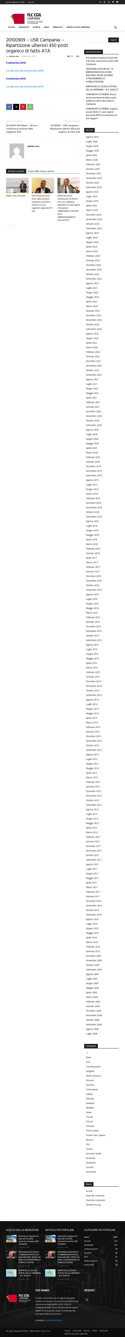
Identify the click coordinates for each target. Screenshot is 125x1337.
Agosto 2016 (92, 594)
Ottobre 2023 (92, 274)
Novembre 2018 (94, 507)
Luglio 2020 (91, 434)
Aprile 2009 (91, 992)
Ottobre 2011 (92, 855)
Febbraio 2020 (93, 457)
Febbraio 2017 (93, 566)
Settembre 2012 (94, 804)
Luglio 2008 (91, 1033)
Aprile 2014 (91, 717)
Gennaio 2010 (93, 951)
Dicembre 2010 (93, 900)
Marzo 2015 (92, 667)
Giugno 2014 (92, 708)
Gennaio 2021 (93, 406)
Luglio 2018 (91, 525)
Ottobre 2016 (92, 585)
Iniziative (90, 1103)
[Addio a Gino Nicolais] (17, 185)
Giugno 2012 (92, 818)
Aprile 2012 (91, 827)
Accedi (89, 1191)
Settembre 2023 (94, 278)
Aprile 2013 (91, 772)
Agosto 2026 (92, 136)
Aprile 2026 (91, 155)
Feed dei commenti (95, 1200)
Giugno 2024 (92, 242)
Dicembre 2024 (93, 214)
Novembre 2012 (94, 795)
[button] (115, 27)
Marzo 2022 (92, 347)
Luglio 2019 (91, 484)
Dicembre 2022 (93, 315)
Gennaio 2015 (93, 676)
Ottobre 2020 (92, 420)
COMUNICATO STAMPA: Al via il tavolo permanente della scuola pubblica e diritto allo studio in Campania (101, 99)
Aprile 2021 (91, 397)
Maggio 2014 (92, 713)
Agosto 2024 (92, 233)
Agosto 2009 (92, 974)
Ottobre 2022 (92, 324)
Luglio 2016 (91, 599)
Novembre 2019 (94, 470)
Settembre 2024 (94, 228)
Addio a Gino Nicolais (15, 196)
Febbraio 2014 (93, 727)
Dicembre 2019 (93, 466)
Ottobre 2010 (92, 910)
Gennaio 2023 (93, 310)
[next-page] (13, 226)
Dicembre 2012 (93, 791)
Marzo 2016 (92, 612)
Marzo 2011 (92, 887)
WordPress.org (93, 1204)
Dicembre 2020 (93, 411)
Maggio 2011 (92, 878)
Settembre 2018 (94, 516)
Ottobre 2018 (92, 512)
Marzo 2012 (92, 832)
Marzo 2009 (92, 997)
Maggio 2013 (92, 768)
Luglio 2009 (91, 978)
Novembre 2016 (94, 580)
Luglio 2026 (91, 141)
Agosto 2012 (92, 809)
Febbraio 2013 (93, 782)
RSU (88, 1144)
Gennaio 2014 (93, 731)
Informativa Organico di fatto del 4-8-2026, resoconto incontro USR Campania (102, 61)
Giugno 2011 (92, 873)
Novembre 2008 (94, 1015)
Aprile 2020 (91, 448)
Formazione (92, 1089)
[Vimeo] (113, 2)
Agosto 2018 (92, 521)
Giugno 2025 (92, 200)
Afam (88, 1057)
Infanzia (90, 1098)
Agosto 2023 (92, 283)
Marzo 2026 (92, 159)
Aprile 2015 (91, 663)
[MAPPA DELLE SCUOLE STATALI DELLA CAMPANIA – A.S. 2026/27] (11, 1273)
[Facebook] (100, 2)
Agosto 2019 (92, 480)
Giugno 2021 (92, 388)
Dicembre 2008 (93, 1010)
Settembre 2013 (94, 749)
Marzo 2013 (92, 777)
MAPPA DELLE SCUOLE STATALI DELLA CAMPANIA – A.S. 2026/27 (102, 88)
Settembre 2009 (94, 969)
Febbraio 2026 (93, 164)
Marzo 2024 (92, 251)
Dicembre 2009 (93, 955)
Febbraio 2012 (93, 836)
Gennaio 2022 (93, 356)
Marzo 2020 (92, 452)
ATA (88, 1062)
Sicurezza (90, 1158)
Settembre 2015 (94, 640)
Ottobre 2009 (92, 965)
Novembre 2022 (94, 319)
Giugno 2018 (92, 530)
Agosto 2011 (92, 864)
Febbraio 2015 (93, 672)
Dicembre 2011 (93, 846)
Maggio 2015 (92, 658)
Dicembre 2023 (93, 265)
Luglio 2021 (91, 383)
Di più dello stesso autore (41, 171)
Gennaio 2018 (93, 553)
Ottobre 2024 (92, 223)
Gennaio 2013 (93, 786)
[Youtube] (117, 2)
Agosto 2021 (92, 379)
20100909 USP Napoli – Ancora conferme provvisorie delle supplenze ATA (21, 128)
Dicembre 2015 (93, 626)
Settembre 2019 (94, 475)
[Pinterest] (23, 107)
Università (91, 1171)
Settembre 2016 (94, 589)
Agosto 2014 (92, 699)
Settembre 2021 (94, 374)
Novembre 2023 (94, 269)
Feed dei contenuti (95, 1195)
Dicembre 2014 (93, 681)
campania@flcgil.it (53, 1320)
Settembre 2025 (94, 187)
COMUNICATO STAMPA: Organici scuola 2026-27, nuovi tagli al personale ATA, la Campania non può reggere (102, 114)
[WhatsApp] (30, 107)
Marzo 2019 (92, 493)
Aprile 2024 (91, 246)
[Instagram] (104, 2)
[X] (109, 2)
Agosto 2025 (92, 191)
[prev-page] (8, 226)
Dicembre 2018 (93, 502)
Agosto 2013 (92, 754)
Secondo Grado (93, 1153)
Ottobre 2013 (92, 745)
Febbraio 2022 (93, 351)
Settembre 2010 (94, 914)
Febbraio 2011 (93, 891)
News (89, 1112)
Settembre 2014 (94, 695)
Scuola (89, 1148)
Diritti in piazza (93, 1075)
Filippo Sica (45, 1331)
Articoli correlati (16, 171)
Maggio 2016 (92, 608)
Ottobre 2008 (92, 1019)
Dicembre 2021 (93, 361)
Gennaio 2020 (93, 461)
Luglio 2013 (91, 759)
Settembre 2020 (94, 425)
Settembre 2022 (94, 329)
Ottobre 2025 (92, 182)
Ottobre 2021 (92, 370)
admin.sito (14, 56)
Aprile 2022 (91, 342)
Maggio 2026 (92, 150)
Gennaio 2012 (93, 841)
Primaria (90, 1126)
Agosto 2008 (92, 1029)
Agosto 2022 (92, 333)
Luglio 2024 (91, 237)
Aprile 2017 (91, 557)
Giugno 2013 (92, 763)
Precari (89, 1116)
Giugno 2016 (92, 603)
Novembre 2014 (94, 685)
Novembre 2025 (94, 178)
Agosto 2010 (92, 919)
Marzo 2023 (92, 306)
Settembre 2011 (94, 859)
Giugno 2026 (92, 146)
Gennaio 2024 (93, 260)
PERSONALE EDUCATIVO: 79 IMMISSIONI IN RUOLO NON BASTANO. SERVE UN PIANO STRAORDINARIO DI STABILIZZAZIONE (99, 75)
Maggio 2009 (92, 987)
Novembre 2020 (94, 416)
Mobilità (90, 1107)
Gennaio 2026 (93, 168)
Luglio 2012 (91, 814)
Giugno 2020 (92, 438)
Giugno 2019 (92, 489)
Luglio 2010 (91, 923)
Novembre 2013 (94, 740)
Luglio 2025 (91, 196)
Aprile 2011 (91, 882)
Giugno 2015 (92, 653)
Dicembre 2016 (93, 576)
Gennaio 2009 (93, 1006)
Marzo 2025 (92, 210)
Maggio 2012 (92, 823)
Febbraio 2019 (93, 498)
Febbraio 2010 (93, 946)
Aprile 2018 (91, 539)
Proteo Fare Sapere (95, 1135)
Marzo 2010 (92, 942)
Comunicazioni (93, 1066)
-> (87, 1052)
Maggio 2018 (92, 534)
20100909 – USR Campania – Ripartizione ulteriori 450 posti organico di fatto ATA (65, 128)
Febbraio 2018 (93, 548)
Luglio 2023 (91, 287)
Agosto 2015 (92, 644)
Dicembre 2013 (93, 736)
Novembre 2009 (94, 960)
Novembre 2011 (94, 850)
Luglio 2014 (91, 704)
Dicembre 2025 (93, 173)
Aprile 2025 (91, 205)
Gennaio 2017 (93, 571)
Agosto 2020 (92, 429)
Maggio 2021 (92, 393)
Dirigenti (90, 1071)
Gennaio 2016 (93, 621)
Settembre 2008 (94, 1024)
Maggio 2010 (92, 932)
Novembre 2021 (94, 365)
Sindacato (91, 1162)
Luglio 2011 (91, 868)
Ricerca (89, 1139)
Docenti (90, 1080)
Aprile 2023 (91, 301)
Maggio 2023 (92, 297)
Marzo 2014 (92, 722)
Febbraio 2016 (93, 617)
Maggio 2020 (92, 443)
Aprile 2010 (91, 937)
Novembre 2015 (94, 631)
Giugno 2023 (92, 292)
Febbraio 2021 (93, 402)
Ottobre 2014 (92, 690)
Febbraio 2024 (93, 255)
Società (89, 1167)
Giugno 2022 (92, 338)
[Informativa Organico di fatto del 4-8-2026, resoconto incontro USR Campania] (11, 1238)
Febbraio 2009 (93, 1001)
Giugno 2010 (92, 928)
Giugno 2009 (92, 983)
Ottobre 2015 (92, 635)
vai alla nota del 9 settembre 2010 (24, 70)
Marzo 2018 (92, 544)
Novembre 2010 (94, 905)
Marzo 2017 (92, 562)
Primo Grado (92, 1130)
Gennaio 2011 (93, 896)
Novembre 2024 (94, 219)
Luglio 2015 (91, 649)
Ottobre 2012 (92, 800)
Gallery (89, 1094)
